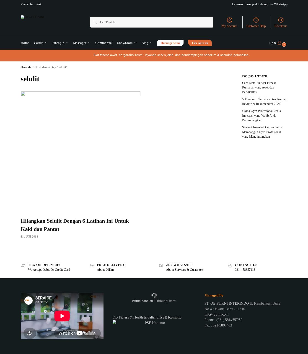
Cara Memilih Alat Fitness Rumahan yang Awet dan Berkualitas (259, 87)
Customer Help (256, 26)
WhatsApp (280, 4)
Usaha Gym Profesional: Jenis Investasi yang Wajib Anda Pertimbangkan (261, 115)
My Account (229, 26)
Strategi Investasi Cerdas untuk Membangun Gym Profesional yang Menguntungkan (262, 132)
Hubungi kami (165, 301)
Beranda (26, 67)
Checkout (281, 26)
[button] (278, 43)
